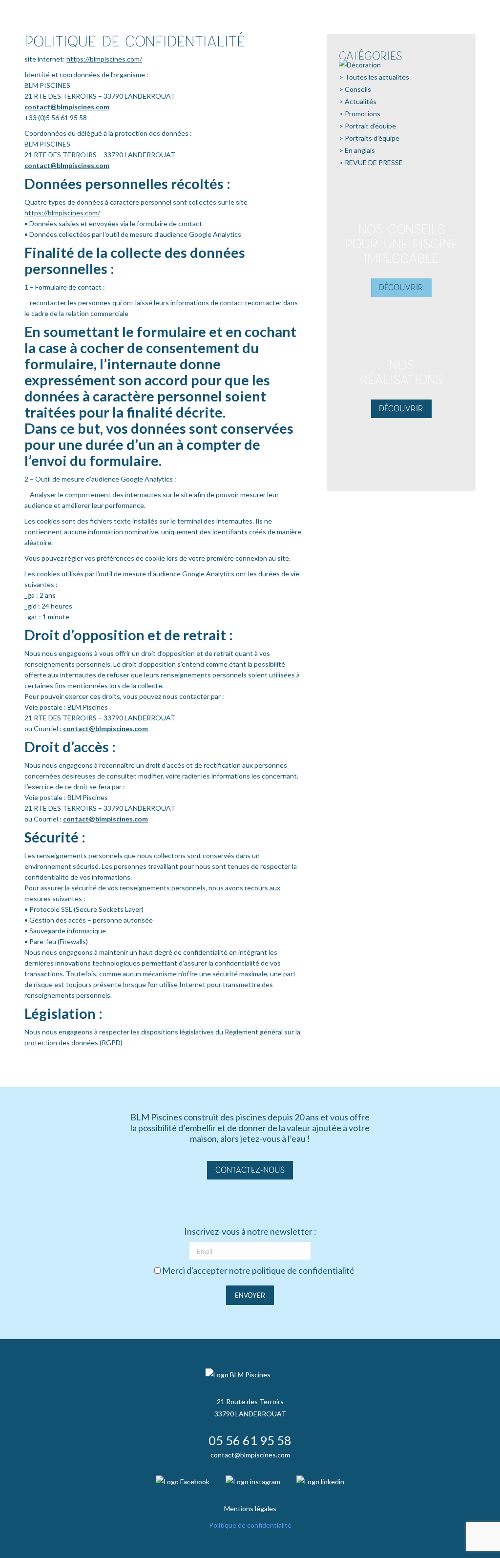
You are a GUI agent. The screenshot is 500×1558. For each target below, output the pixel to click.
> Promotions (359, 113)
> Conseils (355, 89)
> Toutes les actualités (374, 77)
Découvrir (401, 287)
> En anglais (357, 150)
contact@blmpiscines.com (66, 107)
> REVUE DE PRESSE (371, 162)
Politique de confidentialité (250, 1525)
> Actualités (357, 101)
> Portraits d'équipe (369, 138)
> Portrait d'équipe (367, 126)
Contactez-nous (250, 1170)
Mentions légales (250, 1508)
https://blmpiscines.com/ (104, 59)
